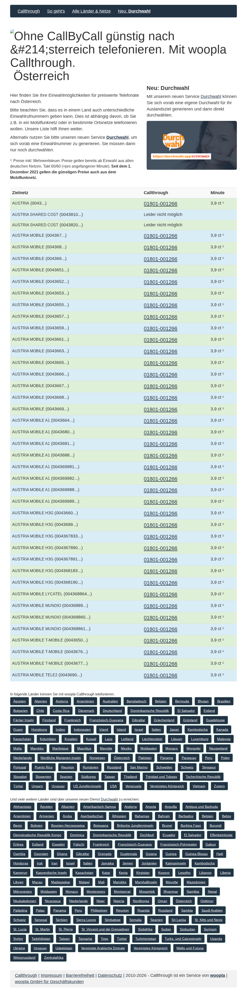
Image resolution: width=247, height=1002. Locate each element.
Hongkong (39, 729)
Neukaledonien (24, 901)
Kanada (222, 729)
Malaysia (224, 739)
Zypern (219, 786)
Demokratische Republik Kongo (37, 835)
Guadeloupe (215, 720)
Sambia (187, 910)
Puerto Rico (44, 767)
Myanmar (171, 891)
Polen (225, 758)
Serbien (62, 920)
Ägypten (19, 701)
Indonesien (82, 729)
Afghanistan (22, 807)
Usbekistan (63, 948)
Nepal (212, 891)
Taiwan (109, 777)
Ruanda (143, 910)
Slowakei (20, 777)
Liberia (225, 873)
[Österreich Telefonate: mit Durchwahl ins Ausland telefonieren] (192, 145)
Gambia (19, 854)
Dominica (77, 835)
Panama (166, 758)
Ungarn (37, 786)
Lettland (127, 739)
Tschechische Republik (203, 777)
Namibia (193, 891)
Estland (209, 711)
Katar (106, 873)
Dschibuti (147, 835)
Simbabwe (113, 920)
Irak (40, 863)
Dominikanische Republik (149, 711)
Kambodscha (198, 729)
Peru (208, 758)
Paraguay (189, 758)
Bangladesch (136, 701)
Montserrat (122, 891)
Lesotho (184, 873)
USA (113, 786)
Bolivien (36, 825)
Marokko (37, 748)
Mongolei (193, 748)
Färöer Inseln (23, 720)
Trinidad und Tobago (161, 777)
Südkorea (88, 777)
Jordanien (149, 863)
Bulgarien (20, 711)
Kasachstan (22, 739)
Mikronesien (22, 891)
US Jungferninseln (87, 786)
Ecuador (169, 835)
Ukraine (19, 948)
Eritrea (18, 844)
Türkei (18, 786)
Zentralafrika (53, 957)
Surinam (210, 929)
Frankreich (72, 720)
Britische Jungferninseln (135, 825)
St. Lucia (20, 929)
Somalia (135, 920)
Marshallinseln (146, 882)
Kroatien (71, 739)
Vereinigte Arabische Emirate (103, 948)
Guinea (171, 854)
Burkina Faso (191, 825)
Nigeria (118, 901)
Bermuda (182, 701)
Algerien (40, 701)
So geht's (56, 11)
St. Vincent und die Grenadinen (105, 929)
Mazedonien (196, 882)
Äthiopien (119, 816)
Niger (100, 901)
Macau (37, 882)
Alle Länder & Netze (91, 11)
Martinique (60, 748)
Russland (114, 767)
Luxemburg (199, 739)
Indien (60, 729)
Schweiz (187, 767)
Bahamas (142, 816)
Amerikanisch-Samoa (99, 807)
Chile (40, 711)
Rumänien (90, 767)
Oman (162, 901)
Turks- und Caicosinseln (183, 939)
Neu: (134, 11)
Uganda (216, 939)
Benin (17, 825)
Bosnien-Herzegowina (68, 825)
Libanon (205, 873)
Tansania (85, 939)
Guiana (151, 854)
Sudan (166, 929)
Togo (104, 939)
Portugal (19, 767)
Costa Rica (61, 711)
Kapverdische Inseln (51, 873)
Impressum (51, 975)
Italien (156, 729)
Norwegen (97, 758)
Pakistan (144, 758)
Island (121, 729)
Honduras (20, 863)
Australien (110, 701)
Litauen (176, 739)
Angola (150, 807)
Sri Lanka (179, 920)
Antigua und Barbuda (201, 807)
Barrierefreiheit (80, 975)
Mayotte (106, 748)
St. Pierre (66, 929)
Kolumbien (48, 739)
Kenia (123, 873)
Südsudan (187, 929)
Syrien (18, 939)
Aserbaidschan (92, 816)
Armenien (46, 816)
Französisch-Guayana (106, 720)
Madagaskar (60, 882)
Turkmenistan (145, 939)
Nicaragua (53, 901)
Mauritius (84, 748)
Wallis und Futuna (190, 948)
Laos (108, 739)
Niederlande (22, 758)
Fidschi (78, 844)
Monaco (171, 748)
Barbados (185, 816)
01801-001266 (160, 204)
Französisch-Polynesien (178, 844)
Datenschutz (110, 975)
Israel (139, 729)
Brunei (167, 825)
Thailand (130, 777)
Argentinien (85, 701)
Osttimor (206, 901)
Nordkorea (141, 901)
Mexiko (126, 748)
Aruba (67, 816)
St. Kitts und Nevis (208, 920)
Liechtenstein (152, 739)
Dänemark (86, 711)
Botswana (100, 825)
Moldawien (148, 748)
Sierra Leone (86, 920)
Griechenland (164, 720)
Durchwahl (117, 137)
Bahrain (164, 816)
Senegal (40, 920)
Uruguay (58, 786)
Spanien (66, 777)
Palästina (20, 910)
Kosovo (164, 873)
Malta (17, 748)
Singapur (209, 767)
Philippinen (99, 910)
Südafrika (145, 929)
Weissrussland (24, 957)
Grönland (190, 720)
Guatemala (128, 854)
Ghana (62, 854)
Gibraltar (138, 720)
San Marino (139, 767)
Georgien (41, 854)
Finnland (49, 720)
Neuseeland (218, 748)
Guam (18, 729)
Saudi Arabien (212, 910)
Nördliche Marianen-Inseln (61, 758)
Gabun (211, 844)
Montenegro (96, 891)
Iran (54, 863)
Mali (101, 882)
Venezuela (133, 786)
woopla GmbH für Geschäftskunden (49, 981)
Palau (40, 910)
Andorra (62, 701)
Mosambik (147, 891)
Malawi (84, 882)
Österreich (122, 758)
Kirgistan (143, 873)
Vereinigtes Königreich (167, 786)
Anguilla (171, 807)
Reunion (67, 767)
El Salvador (186, 711)
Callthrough (29, 11)
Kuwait (91, 739)
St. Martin (42, 929)
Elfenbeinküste (221, 835)
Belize (226, 816)
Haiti (219, 854)
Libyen (18, 882)
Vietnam (199, 786)
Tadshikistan (41, 939)
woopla (217, 975)
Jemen (128, 863)
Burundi (215, 825)
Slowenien (43, 777)
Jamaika (107, 863)
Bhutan (203, 701)
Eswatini (58, 844)
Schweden (164, 767)
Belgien (160, 701)
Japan (174, 729)
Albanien (68, 807)
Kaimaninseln (175, 863)
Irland (103, 729)
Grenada (104, 854)
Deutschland (112, 711)
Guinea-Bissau (196, 854)
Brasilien (223, 701)
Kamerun (20, 873)
